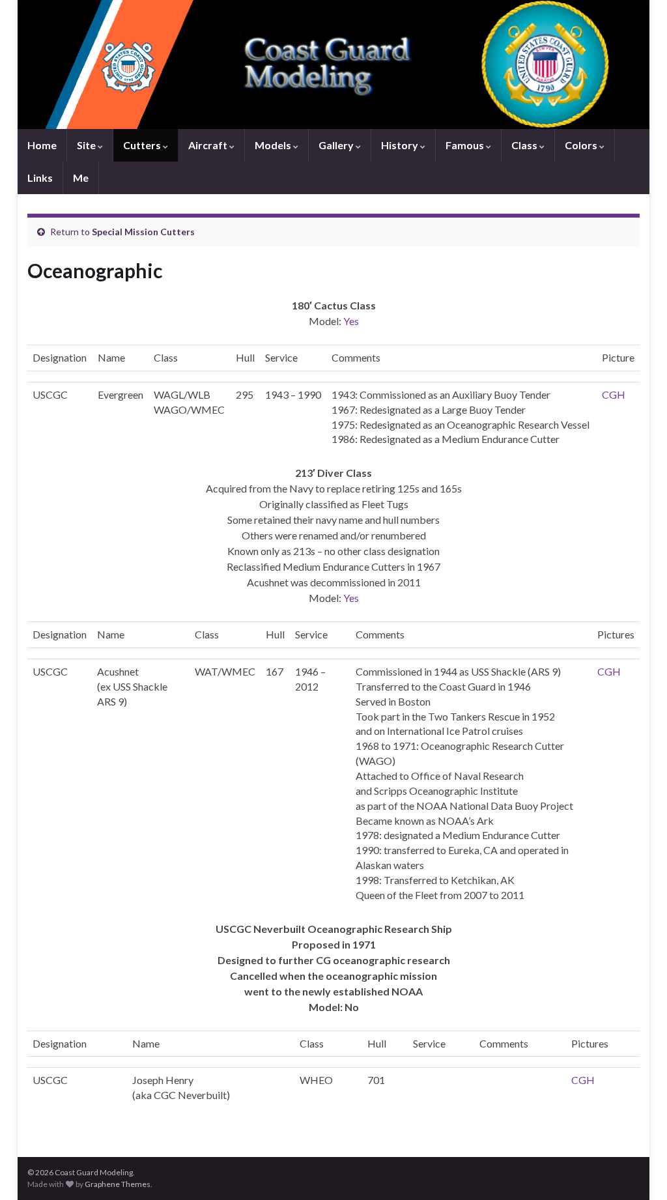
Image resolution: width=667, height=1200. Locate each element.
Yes (351, 321)
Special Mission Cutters (143, 231)
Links (40, 177)
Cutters (143, 145)
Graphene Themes (117, 1184)
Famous (466, 145)
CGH (613, 394)
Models (274, 145)
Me (81, 177)
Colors (582, 145)
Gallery (337, 145)
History (400, 145)
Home (42, 145)
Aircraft (208, 145)
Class (525, 145)
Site (87, 145)
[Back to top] (637, 1170)
